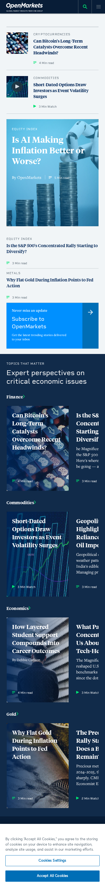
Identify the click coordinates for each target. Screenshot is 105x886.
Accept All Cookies (52, 876)
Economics (17, 608)
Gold (11, 714)
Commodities (20, 502)
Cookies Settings (52, 860)
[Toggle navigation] (98, 6)
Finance (14, 397)
